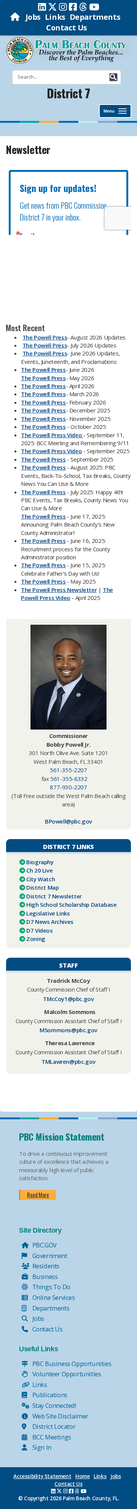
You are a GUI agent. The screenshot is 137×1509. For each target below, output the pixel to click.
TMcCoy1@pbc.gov (68, 999)
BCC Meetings (51, 1437)
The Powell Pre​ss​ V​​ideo (52, 435)
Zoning (35, 939)
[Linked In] (42, 7)
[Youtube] (94, 7)
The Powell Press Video (67, 593)
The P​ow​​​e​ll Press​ (43, 565)
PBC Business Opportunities (71, 1363)
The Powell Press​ (43, 386)
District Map (42, 887)
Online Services (53, 1297)
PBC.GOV (44, 1245)
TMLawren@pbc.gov (68, 1061)
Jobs (33, 17)
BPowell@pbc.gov (68, 821)
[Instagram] (63, 7)
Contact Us (66, 27)
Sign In (41, 1447)
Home (82, 1476)
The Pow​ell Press (43, 402)
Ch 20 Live (39, 870)
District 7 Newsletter (54, 896)
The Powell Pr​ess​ (43, 369)
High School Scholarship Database (71, 904)
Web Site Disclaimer (59, 1416)
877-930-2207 (68, 787)
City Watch (40, 879)
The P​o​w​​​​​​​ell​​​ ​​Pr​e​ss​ (43, 459)
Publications (49, 1394)
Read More (38, 1194)
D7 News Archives (49, 921)
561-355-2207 (68, 770)
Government (49, 1255)
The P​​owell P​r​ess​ (44, 337)
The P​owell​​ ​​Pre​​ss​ (43, 540)
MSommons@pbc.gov (68, 1030)
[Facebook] (73, 7)
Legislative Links (48, 913)
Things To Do (50, 1286)
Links (55, 17)
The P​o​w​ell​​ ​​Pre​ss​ (43, 516)
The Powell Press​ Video (51, 451)
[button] (113, 77)
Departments (95, 17)
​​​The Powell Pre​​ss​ (43, 410)
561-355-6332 (68, 778)
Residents (45, 1265)
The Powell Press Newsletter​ (59, 589)
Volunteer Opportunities (66, 1373)
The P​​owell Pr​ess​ (44, 353)
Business (44, 1276)
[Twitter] (52, 7)
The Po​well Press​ (43, 418)
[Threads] (83, 7)
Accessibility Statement (42, 1476)
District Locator (53, 1426)
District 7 (68, 93)
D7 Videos (39, 930)
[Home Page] (15, 17)
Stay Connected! (53, 1405)
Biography (39, 862)
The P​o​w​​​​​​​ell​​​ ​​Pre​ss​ (43, 492)
